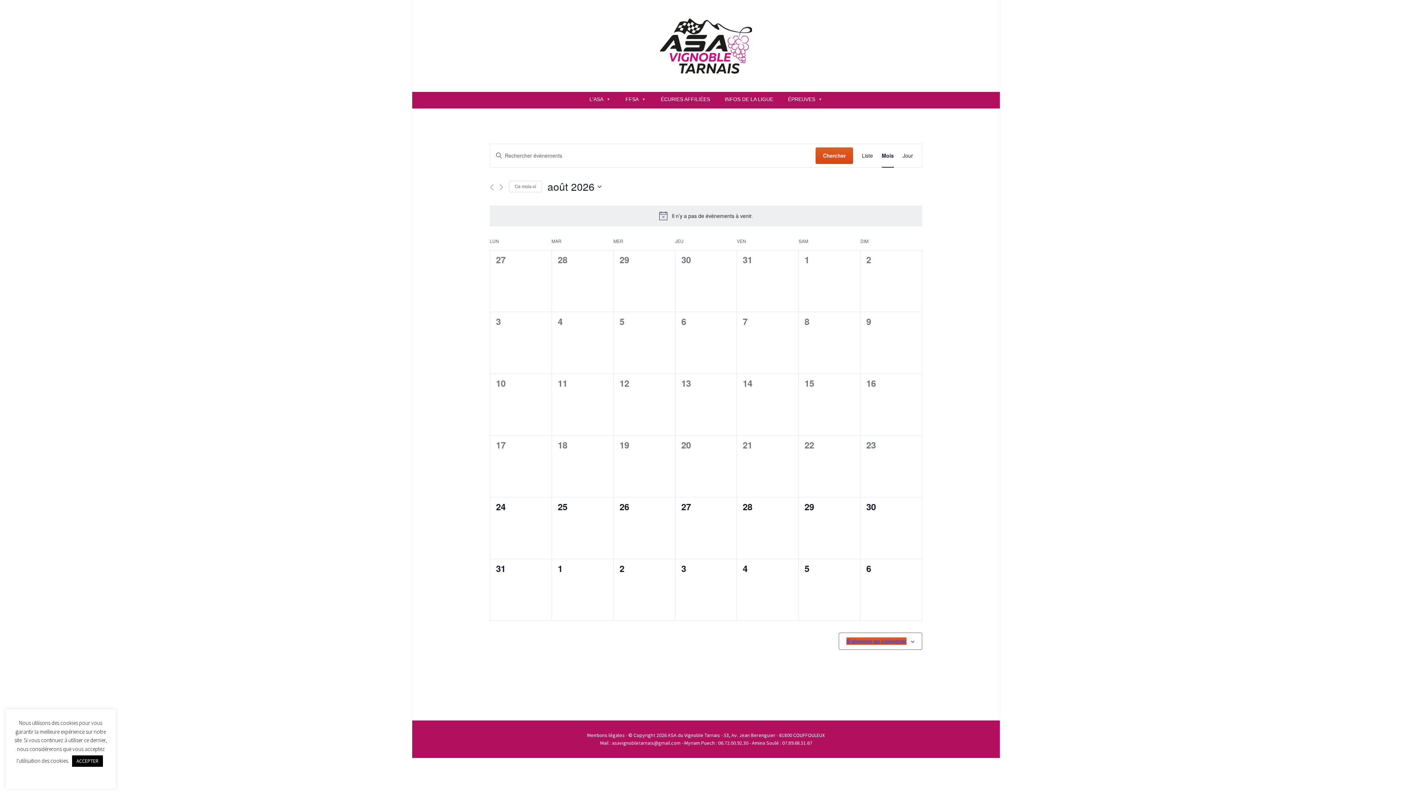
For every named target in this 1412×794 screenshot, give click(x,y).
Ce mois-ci (525, 186)
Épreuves (801, 99)
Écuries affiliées (685, 99)
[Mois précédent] (492, 187)
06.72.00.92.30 (733, 743)
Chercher (834, 155)
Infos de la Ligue (749, 99)
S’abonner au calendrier (876, 641)
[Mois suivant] (501, 187)
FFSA (632, 99)
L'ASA (596, 99)
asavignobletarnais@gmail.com (646, 743)
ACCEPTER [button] (87, 761)
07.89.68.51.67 (797, 743)
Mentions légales (606, 735)
